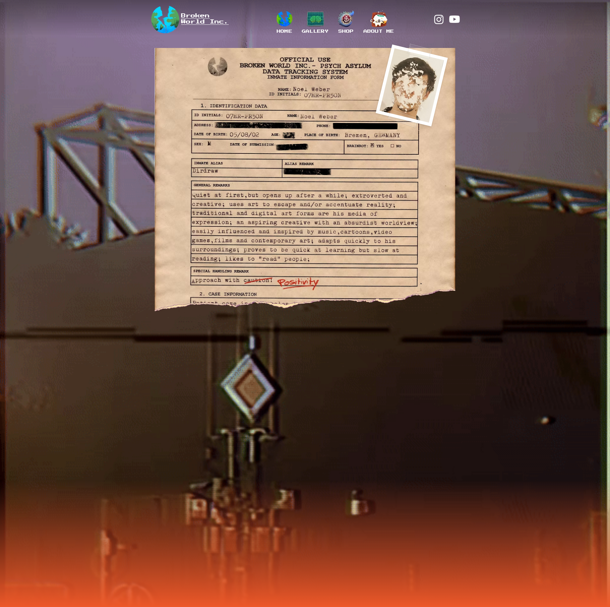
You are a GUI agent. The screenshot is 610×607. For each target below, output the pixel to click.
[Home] (284, 19)
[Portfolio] (315, 19)
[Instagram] (439, 19)
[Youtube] (454, 19)
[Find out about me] (378, 19)
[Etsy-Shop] (346, 19)
